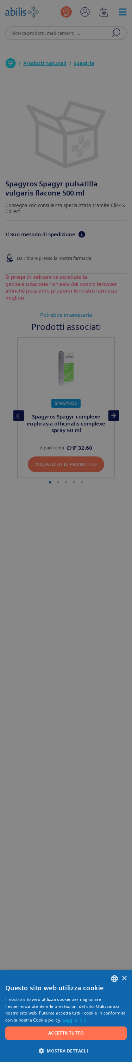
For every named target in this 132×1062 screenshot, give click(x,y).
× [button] (124, 978)
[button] (66, 1050)
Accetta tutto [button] (66, 1033)
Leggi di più (74, 1020)
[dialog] (66, 531)
